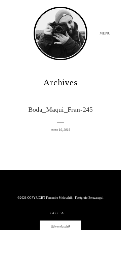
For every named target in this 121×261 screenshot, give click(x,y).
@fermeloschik (60, 226)
